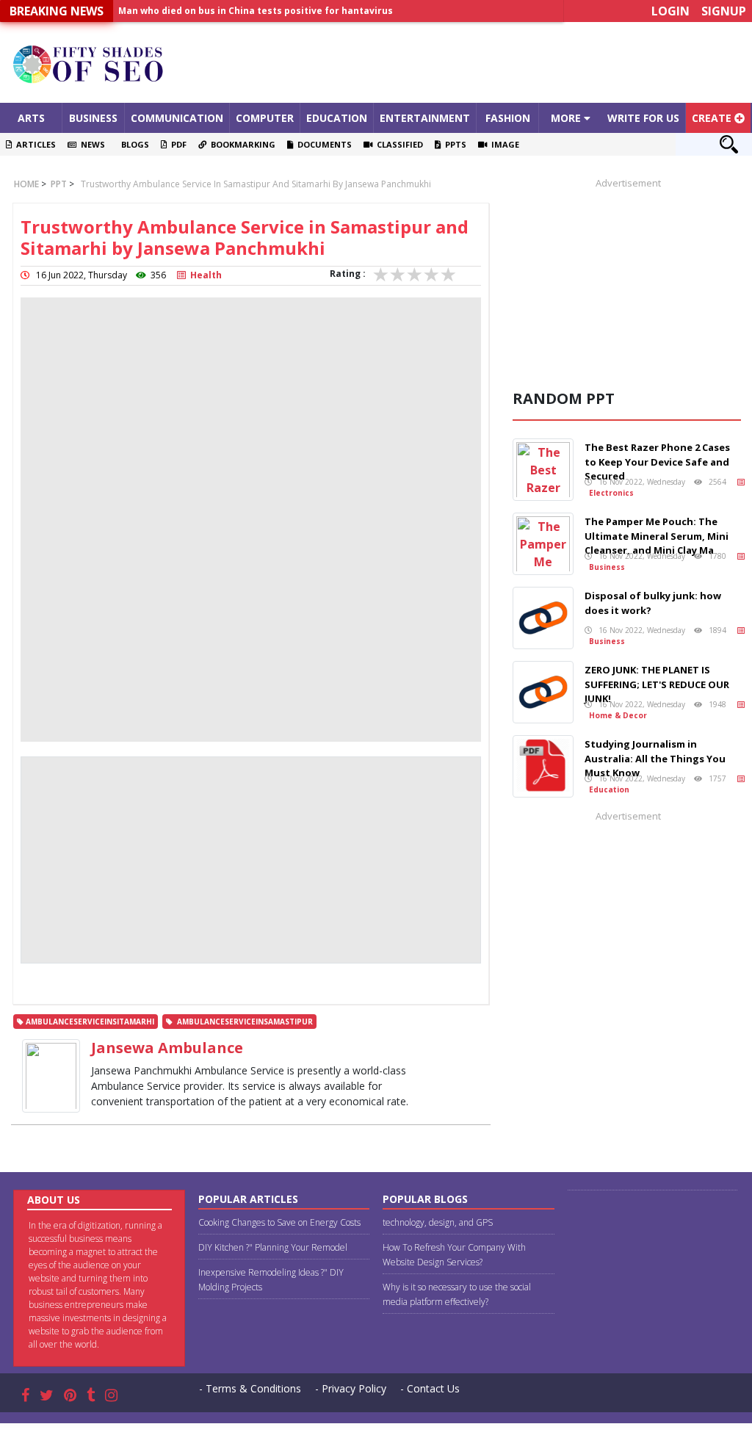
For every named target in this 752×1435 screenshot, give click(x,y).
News (90, 144)
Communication (177, 118)
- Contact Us (430, 1388)
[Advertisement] (470, 62)
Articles (34, 144)
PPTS (453, 144)
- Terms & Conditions (250, 1388)
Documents (322, 144)
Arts (31, 118)
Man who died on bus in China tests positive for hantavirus (255, 10)
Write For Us (643, 118)
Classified (397, 144)
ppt (57, 184)
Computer (265, 118)
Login (670, 11)
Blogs (133, 144)
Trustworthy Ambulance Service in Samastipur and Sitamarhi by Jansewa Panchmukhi (256, 184)
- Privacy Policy (350, 1388)
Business (93, 118)
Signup (723, 11)
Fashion (507, 118)
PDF (177, 144)
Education (336, 118)
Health (204, 275)
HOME (26, 184)
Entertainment (425, 118)
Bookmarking (240, 144)
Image (503, 144)
